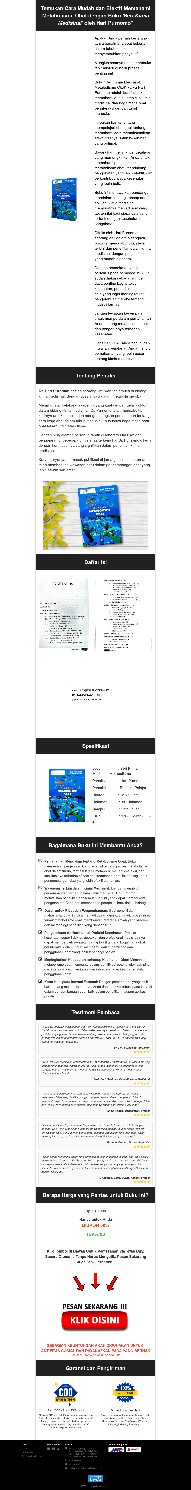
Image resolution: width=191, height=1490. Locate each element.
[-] (49, 1449)
